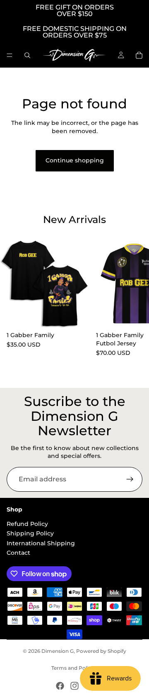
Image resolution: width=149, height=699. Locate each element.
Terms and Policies (74, 668)
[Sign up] (130, 479)
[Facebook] (60, 686)
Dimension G (57, 651)
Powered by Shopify (101, 651)
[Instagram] (74, 686)
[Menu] (9, 55)
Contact (18, 552)
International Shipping (41, 543)
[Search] (27, 55)
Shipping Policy (30, 533)
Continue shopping (75, 160)
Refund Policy (27, 524)
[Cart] (139, 55)
